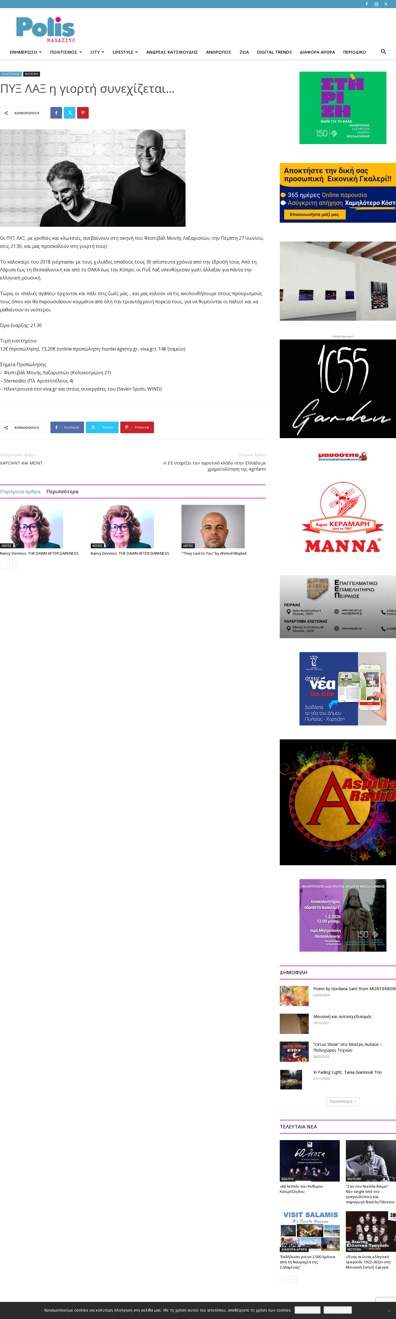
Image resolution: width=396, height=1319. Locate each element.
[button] (383, 52)
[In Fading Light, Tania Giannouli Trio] (291, 1079)
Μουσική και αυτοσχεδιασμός (342, 1016)
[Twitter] (386, 4)
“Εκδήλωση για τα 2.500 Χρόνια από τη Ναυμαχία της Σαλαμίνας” (307, 1262)
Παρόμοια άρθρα (20, 491)
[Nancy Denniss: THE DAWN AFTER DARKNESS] (42, 526)
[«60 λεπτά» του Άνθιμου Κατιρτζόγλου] (310, 1160)
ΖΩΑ (244, 52)
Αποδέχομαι (307, 1310)
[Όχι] (389, 1310)
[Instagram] (376, 4)
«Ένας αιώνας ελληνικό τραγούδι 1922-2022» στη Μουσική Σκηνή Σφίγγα (368, 1262)
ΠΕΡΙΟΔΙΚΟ (354, 52)
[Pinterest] (83, 113)
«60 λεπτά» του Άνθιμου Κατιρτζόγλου (301, 1189)
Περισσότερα (62, 491)
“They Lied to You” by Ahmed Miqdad (213, 553)
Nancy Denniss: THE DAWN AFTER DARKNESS (39, 553)
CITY (95, 52)
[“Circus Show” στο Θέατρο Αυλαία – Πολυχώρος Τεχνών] (294, 1052)
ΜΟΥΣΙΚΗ (31, 74)
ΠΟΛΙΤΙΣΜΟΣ (63, 52)
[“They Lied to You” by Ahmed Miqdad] (223, 526)
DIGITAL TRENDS (274, 52)
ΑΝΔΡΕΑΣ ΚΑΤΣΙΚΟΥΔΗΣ (172, 52)
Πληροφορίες (338, 1310)
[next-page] (13, 565)
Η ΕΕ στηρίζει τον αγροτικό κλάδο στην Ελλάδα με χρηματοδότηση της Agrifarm (214, 466)
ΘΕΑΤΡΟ (287, 1179)
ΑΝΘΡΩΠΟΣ (218, 52)
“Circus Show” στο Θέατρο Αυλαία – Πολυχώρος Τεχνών (347, 1047)
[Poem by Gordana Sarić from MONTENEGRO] (294, 996)
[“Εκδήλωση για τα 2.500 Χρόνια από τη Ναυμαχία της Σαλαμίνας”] (310, 1231)
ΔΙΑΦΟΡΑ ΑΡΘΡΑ (317, 52)
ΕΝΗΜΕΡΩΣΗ (23, 52)
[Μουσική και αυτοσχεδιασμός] (294, 1024)
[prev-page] (3, 565)
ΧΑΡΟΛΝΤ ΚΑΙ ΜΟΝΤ (21, 463)
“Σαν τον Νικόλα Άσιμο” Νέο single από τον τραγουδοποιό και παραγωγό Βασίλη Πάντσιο (370, 1194)
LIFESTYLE (123, 52)
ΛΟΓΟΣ (7, 546)
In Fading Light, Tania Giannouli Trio (347, 1072)
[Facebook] (366, 4)
